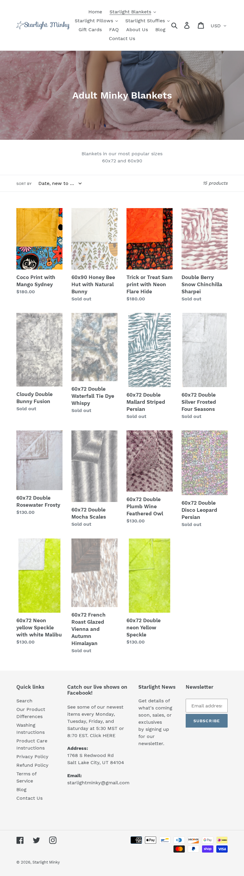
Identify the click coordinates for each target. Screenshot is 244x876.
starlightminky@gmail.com (98, 782)
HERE (109, 735)
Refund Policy (32, 765)
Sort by (24, 184)
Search (24, 701)
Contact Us (29, 798)
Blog (21, 789)
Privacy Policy (32, 756)
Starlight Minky (46, 862)
